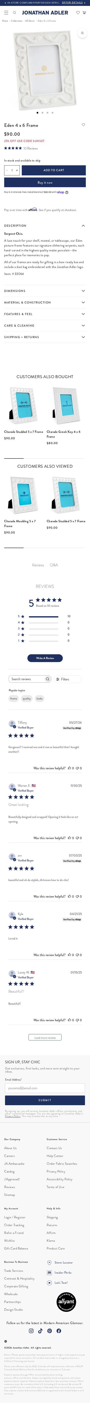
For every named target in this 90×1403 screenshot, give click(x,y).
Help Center (55, 1156)
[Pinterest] (49, 1331)
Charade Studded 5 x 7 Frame (23, 431)
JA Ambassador (14, 1164)
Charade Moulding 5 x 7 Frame (20, 523)
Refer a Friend (13, 1233)
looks (39, 699)
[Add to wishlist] (83, 125)
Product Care (56, 1248)
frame (13, 699)
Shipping (52, 1217)
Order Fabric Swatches (62, 1164)
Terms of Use (55, 1187)
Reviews (9, 1187)
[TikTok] (40, 1331)
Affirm (51, 1233)
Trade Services (13, 1271)
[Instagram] (31, 1331)
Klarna (51, 1241)
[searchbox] (26, 679)
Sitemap (9, 1195)
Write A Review (45, 658)
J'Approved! (12, 1179)
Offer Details (72, 2)
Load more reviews (45, 1038)
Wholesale (11, 1294)
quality (27, 699)
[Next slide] (85, 3)
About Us (10, 1148)
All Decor (30, 21)
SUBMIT (45, 1100)
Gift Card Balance (16, 1248)
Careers (9, 1156)
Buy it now (45, 182)
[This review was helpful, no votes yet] (69, 768)
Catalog (9, 1171)
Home (5, 21)
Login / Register (15, 1217)
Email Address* (13, 1080)
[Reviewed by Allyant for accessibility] (66, 1302)
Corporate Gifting (16, 1286)
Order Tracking (14, 1225)
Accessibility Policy (60, 1179)
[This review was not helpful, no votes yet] (77, 768)
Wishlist (9, 1241)
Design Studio (13, 1310)
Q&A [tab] (54, 564)
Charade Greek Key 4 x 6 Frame (64, 434)
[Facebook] (59, 1331)
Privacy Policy (12, 1116)
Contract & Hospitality (19, 1278)
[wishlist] (78, 12)
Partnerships (12, 1302)
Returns (52, 1225)
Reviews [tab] (38, 565)
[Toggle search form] (14, 12)
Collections (16, 21)
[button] (6, 12)
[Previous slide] (5, 3)
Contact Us (54, 1148)
